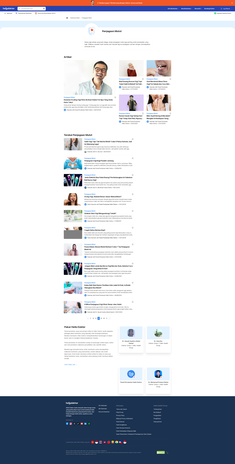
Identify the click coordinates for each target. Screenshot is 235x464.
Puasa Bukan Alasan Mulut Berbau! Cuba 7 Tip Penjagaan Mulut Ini (107, 248)
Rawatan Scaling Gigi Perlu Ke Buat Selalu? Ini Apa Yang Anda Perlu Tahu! (88, 101)
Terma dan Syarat (121, 409)
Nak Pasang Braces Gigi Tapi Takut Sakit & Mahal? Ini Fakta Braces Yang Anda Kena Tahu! (131, 82)
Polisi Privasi (119, 412)
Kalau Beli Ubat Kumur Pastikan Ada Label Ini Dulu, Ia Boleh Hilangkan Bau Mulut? (107, 286)
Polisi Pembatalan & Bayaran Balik (126, 431)
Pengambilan (157, 415)
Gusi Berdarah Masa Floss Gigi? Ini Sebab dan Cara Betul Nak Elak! (159, 82)
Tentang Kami (158, 409)
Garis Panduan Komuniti (123, 428)
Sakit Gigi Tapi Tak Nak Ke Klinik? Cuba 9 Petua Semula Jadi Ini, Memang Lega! (108, 143)
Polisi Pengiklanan (121, 425)
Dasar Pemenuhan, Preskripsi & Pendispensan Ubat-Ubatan (133, 434)
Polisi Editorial (120, 421)
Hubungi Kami (158, 421)
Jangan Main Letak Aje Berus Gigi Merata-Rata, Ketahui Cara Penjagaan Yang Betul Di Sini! (108, 267)
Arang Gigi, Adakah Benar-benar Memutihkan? (103, 197)
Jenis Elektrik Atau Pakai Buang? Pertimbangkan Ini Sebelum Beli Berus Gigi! (108, 178)
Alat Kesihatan (103, 408)
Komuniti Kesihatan (104, 412)
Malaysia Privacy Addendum (124, 418)
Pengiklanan (157, 418)
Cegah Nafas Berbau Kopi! (94, 230)
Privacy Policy (120, 415)
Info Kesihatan (103, 405)
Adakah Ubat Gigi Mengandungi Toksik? (100, 213)
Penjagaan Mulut (87, 18)
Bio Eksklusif (157, 412)
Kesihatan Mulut (75, 18)
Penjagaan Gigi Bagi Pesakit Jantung (99, 161)
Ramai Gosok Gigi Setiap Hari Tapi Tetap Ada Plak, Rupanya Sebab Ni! (131, 117)
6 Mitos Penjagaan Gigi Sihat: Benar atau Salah (103, 304)
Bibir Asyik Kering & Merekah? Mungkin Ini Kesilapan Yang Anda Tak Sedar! (158, 117)
